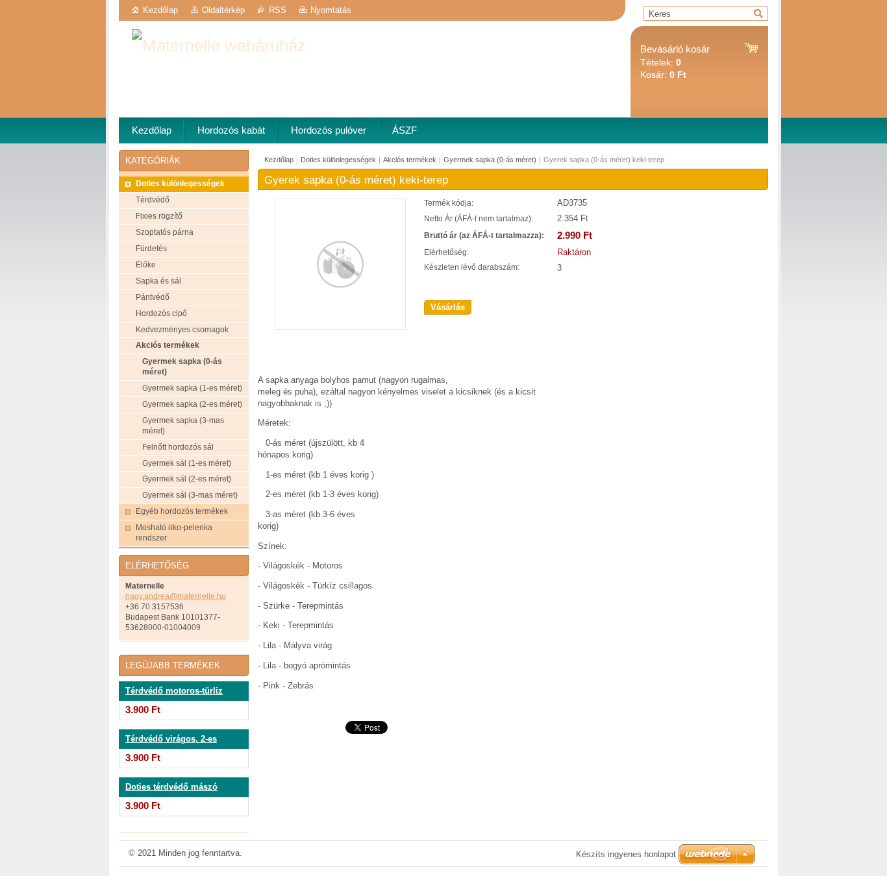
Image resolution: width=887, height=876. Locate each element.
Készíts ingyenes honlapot (626, 854)
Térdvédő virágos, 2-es (171, 739)
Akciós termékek (409, 160)
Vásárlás (448, 307)
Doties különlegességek (338, 160)
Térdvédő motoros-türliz (174, 691)
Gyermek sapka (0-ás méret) (489, 160)
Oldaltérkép (223, 10)
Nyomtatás (330, 10)
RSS (277, 10)
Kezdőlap (160, 10)
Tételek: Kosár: (675, 62)
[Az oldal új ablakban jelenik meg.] (340, 327)
